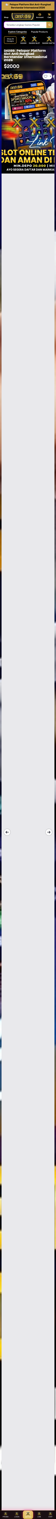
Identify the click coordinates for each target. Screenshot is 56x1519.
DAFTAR (28, 1517)
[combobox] (25, 25)
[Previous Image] (7, 832)
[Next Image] (48, 832)
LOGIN (16, 1517)
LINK (39, 1517)
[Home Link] (22, 16)
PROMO (6, 1517)
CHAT (50, 1517)
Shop (6, 17)
